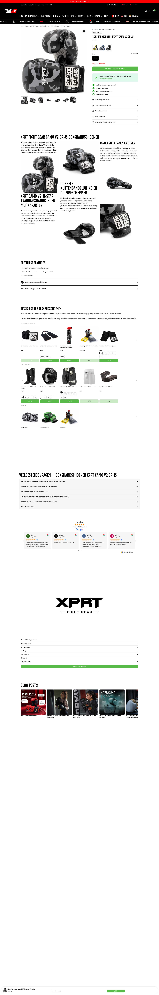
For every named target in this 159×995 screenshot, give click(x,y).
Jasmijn (42, 356)
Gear (26, 26)
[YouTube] (114, 5)
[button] (129, 4)
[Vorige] (22, 340)
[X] (110, 5)
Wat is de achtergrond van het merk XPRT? (35, 492)
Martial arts (79, 654)
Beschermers (79, 647)
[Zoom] (84, 31)
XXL (65, 397)
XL (100, 356)
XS (104, 353)
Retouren (38, 5)
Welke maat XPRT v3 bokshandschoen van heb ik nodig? (39, 502)
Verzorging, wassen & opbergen (105, 122)
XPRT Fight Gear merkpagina (79, 666)
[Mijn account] (149, 11)
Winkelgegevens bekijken (106, 78)
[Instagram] (112, 5)
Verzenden (31, 5)
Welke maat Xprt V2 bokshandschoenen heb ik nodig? (39, 486)
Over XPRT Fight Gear (79, 640)
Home (22, 26)
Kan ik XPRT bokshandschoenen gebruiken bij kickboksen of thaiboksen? (45, 497)
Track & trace (45, 5)
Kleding (79, 651)
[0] (152, 11)
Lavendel (48, 356)
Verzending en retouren (102, 100)
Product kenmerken (101, 111)
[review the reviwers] (48, 535)
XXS (101, 353)
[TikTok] (117, 5)
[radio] (95, 48)
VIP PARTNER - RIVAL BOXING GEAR (79, 1)
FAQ (51, 5)
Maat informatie (100, 117)
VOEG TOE (49, 360)
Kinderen (79, 658)
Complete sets (79, 661)
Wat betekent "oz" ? (27, 507)
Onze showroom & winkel (103, 105)
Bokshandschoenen (44, 26)
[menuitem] (24, 5)
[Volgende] (136, 340)
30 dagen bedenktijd (102, 88)
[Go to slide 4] (78, 550)
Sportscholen (24, 5)
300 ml (62, 356)
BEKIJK (30, 360)
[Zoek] (146, 11)
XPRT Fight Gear (34, 26)
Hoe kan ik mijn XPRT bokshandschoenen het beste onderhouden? (43, 481)
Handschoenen (79, 643)
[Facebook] (107, 5)
